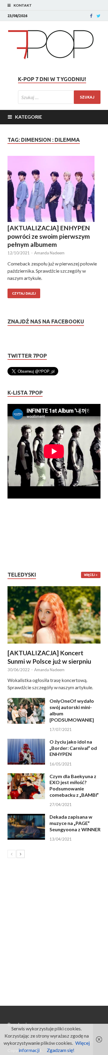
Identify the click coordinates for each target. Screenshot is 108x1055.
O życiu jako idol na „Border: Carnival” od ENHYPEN (73, 748)
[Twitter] (98, 16)
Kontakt (23, 5)
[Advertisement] (26, 534)
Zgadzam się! (60, 1050)
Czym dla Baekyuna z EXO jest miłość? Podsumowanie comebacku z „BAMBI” (74, 785)
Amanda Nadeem (49, 252)
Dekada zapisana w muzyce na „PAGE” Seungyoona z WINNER (75, 823)
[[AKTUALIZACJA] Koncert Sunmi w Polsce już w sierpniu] (54, 615)
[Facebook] (91, 16)
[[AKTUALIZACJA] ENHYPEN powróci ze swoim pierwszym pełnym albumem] (54, 190)
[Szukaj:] (59, 97)
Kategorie (28, 117)
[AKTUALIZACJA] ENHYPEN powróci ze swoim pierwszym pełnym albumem (49, 236)
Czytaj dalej (24, 293)
